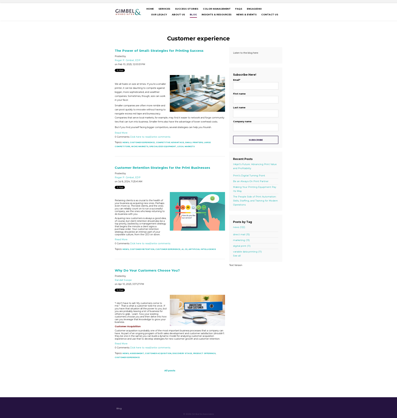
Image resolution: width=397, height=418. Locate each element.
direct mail (241, 234)
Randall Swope (123, 280)
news (126, 142)
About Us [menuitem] (178, 14)
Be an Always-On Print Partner (251, 181)
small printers (194, 142)
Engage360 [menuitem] (254, 8)
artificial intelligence (202, 249)
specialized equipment (162, 146)
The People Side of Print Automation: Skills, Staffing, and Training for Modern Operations (255, 200)
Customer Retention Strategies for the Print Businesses (162, 168)
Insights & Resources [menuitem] (217, 14)
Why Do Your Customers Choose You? (147, 270)
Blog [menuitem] (193, 14)
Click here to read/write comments (150, 136)
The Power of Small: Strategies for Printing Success (159, 51)
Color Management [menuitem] (217, 8)
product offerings (204, 353)
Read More (121, 132)
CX (186, 249)
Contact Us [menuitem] (269, 14)
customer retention (142, 249)
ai (183, 249)
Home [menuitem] (150, 8)
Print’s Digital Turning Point (249, 175)
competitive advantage (170, 142)
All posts (169, 370)
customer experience (142, 142)
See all (237, 255)
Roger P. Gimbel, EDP (128, 60)
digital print (241, 246)
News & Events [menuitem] (246, 14)
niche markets (139, 146)
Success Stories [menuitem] (186, 8)
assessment (137, 353)
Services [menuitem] (164, 8)
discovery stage (182, 353)
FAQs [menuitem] (238, 8)
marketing (241, 240)
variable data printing (247, 251)
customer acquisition (158, 353)
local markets (186, 146)
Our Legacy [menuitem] (159, 14)
